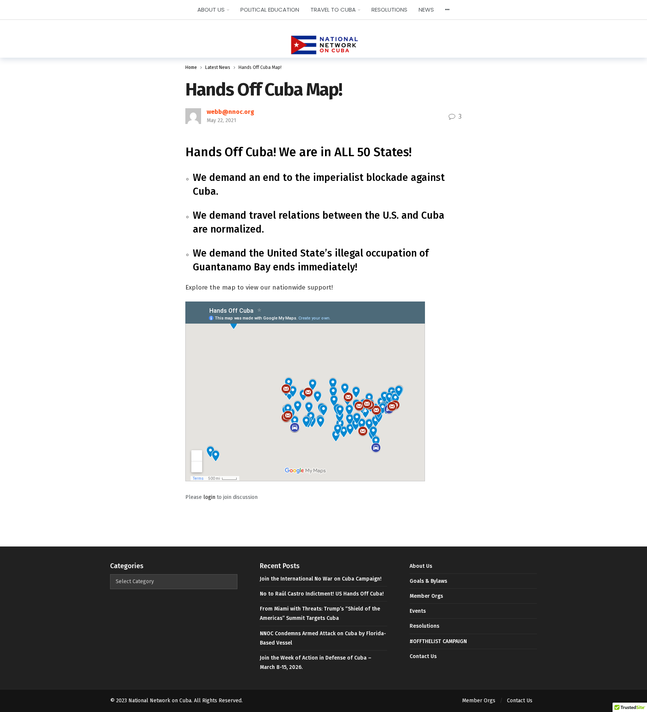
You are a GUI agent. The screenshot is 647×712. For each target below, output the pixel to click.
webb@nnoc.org (230, 111)
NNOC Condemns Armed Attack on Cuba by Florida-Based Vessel (323, 638)
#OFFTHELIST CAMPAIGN (438, 641)
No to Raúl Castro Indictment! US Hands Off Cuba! (322, 594)
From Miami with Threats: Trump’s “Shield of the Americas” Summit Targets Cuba (320, 613)
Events (418, 611)
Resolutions (424, 626)
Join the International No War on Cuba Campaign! (321, 579)
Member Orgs (426, 596)
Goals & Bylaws (428, 581)
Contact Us (423, 656)
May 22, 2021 (221, 120)
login (209, 497)
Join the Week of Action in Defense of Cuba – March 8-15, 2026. (315, 662)
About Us (421, 566)
